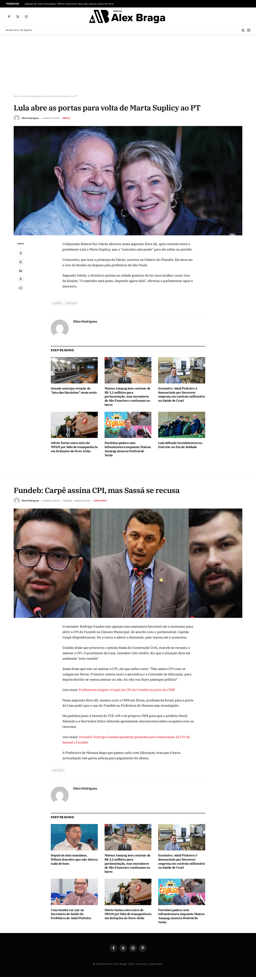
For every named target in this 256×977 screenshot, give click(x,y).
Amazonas (100, 500)
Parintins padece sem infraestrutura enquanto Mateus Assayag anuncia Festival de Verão (128, 449)
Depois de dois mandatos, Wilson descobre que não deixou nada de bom (69, 3)
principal (71, 303)
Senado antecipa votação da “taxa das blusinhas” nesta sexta (74, 390)
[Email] (20, 287)
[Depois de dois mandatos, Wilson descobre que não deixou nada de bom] (74, 837)
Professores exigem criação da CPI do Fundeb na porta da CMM (127, 690)
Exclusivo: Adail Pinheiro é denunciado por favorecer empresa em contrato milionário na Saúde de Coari (181, 394)
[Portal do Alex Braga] (128, 16)
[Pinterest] (20, 279)
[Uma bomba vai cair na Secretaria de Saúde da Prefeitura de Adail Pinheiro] (74, 892)
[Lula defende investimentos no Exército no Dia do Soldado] (181, 425)
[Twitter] (20, 262)
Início (16, 96)
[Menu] (248, 30)
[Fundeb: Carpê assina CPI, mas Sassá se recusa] (128, 563)
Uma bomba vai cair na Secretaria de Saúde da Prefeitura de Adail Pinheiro (71, 914)
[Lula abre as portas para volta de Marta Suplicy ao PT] (128, 180)
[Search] (243, 30)
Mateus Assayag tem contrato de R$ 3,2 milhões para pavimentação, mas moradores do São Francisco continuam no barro (127, 396)
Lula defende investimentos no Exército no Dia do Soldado (180, 445)
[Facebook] (20, 253)
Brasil (66, 118)
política (57, 303)
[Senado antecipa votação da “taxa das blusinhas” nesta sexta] (74, 370)
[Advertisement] (128, 65)
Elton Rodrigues (30, 118)
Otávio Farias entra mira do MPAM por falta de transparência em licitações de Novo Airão (74, 447)
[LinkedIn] (20, 270)
